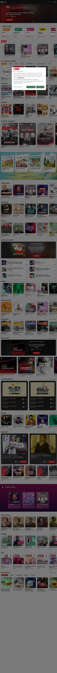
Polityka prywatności (21, 77)
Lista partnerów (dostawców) (18, 83)
